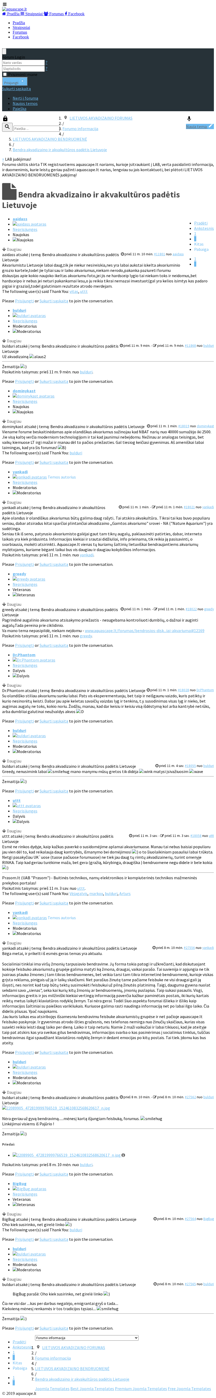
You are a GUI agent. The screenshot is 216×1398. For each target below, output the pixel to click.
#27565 (190, 1284)
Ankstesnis (204, 228)
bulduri (19, 310)
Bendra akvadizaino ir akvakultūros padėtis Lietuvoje (60, 149)
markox (96, 893)
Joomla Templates (52, 1388)
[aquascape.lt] (14, 9)
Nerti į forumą (25, 98)
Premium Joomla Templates (141, 1388)
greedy (19, 573)
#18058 (196, 835)
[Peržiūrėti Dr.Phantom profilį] (34, 660)
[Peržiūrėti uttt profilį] (27, 805)
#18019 (183, 426)
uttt (84, 291)
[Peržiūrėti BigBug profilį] (29, 1188)
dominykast (24, 390)
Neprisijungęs (25, 229)
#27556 (189, 947)
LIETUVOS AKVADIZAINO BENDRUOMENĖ (50, 139)
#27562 (190, 1097)
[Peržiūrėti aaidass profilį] (29, 224)
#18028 (183, 690)
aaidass (20, 218)
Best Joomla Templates (92, 1388)
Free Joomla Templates (189, 1388)
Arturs (125, 893)
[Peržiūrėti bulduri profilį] (29, 315)
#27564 (190, 1219)
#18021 (189, 507)
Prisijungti (24, 300)
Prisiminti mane (22, 74)
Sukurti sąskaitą (16, 88)
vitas (74, 291)
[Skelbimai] (189, 120)
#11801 (159, 254)
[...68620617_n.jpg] (56, 1108)
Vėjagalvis (78, 893)
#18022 (191, 609)
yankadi (20, 471)
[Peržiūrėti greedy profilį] (29, 579)
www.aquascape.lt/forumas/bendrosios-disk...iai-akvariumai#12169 (144, 630)
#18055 (190, 766)
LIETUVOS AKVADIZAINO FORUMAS (101, 118)
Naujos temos (25, 103)
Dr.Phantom (24, 654)
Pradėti (201, 223)
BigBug (20, 1183)
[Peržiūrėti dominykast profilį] (34, 396)
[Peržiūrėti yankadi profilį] (30, 477)
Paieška (19, 108)
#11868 (190, 345)
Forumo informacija (80, 128)
